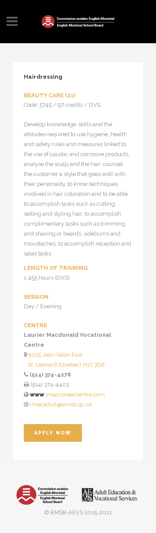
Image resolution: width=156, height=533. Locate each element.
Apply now (53, 433)
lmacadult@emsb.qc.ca (61, 404)
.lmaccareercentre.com (67, 394)
